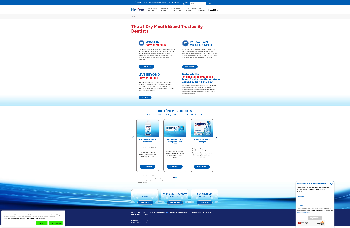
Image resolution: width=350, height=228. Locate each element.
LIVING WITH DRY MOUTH (191, 9)
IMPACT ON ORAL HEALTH (166, 9)
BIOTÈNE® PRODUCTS (177, 9)
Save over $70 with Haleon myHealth (311, 184)
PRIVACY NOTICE (142, 213)
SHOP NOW (185, 3)
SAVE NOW (139, 2)
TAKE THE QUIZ (174, 202)
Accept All (41, 223)
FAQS (133, 213)
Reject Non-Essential (56, 223)
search (212, 4)
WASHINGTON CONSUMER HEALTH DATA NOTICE (185, 213)
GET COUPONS (175, 2)
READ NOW (145, 202)
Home (133, 16)
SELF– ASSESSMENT (202, 9)
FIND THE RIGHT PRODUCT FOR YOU (157, 2)
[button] (133, 137)
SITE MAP (145, 215)
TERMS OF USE (207, 213)
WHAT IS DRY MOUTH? (152, 9)
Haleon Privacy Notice (303, 212)
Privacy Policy (19, 218)
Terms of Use (30, 218)
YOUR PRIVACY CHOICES (158, 213)
